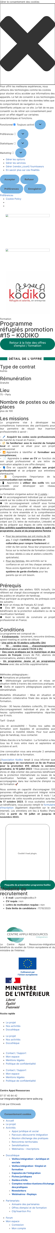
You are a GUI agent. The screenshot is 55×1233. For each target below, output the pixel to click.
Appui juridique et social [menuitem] (25, 1131)
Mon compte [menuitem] (19, 1228)
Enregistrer (35, 188)
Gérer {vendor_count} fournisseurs (25, 166)
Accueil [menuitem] (10, 1120)
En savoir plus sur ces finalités (22, 169)
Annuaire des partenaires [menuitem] (25, 1204)
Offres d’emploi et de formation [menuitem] (29, 1207)
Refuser (29, 179)
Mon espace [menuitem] (12, 1221)
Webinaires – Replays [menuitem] (24, 1194)
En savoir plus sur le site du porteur (20, 918)
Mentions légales (15, 1060)
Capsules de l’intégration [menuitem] (26, 1172)
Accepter (9, 179)
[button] (27, 44)
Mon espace (12, 1056)
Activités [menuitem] (11, 1127)
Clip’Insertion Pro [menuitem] (21, 1211)
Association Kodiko (12, 759)
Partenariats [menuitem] (12, 1200)
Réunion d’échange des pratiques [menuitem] (30, 1138)
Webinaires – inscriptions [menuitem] (25, 1148)
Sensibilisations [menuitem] (20, 1145)
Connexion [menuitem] (18, 1224)
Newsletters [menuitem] (19, 1190)
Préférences (11, 188)
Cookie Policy (13, 198)
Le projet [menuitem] (11, 1124)
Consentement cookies (17, 1114)
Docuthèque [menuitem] (12, 1155)
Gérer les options (15, 159)
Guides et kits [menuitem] (20, 1180)
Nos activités (13, 1026)
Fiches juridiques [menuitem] (22, 1176)
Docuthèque (12, 1029)
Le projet (11, 1022)
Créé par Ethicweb (10, 1104)
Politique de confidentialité (21, 1063)
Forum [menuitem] (9, 1217)
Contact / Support (16, 1053)
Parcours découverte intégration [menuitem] (30, 1134)
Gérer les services (16, 162)
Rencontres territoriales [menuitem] (25, 1141)
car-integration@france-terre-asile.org (21, 1098)
